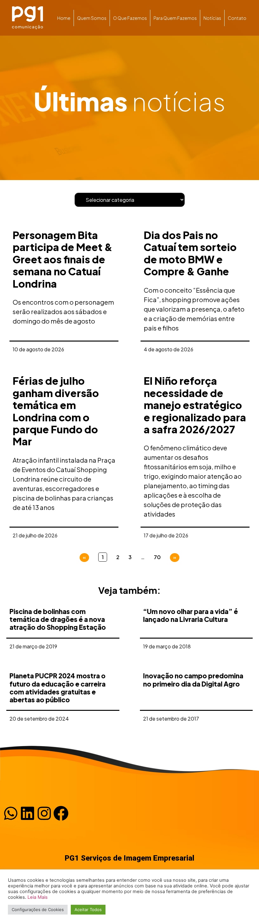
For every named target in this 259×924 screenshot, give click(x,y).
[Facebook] (61, 813)
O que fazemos (130, 18)
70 (157, 557)
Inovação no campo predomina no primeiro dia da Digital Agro (193, 679)
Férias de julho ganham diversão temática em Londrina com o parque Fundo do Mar (56, 410)
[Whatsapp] (10, 813)
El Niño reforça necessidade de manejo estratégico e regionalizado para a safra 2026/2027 (195, 405)
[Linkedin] (27, 813)
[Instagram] (44, 813)
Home (63, 18)
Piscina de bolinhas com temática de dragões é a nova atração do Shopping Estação (57, 619)
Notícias (212, 18)
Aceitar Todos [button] (88, 909)
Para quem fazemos (175, 18)
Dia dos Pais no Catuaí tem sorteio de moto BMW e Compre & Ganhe (190, 253)
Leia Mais (37, 897)
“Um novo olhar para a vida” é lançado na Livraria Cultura (190, 615)
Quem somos (91, 18)
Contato (237, 18)
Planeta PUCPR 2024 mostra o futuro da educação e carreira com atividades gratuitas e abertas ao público (57, 687)
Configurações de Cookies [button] (38, 909)
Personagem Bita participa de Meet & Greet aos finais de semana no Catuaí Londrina (62, 259)
